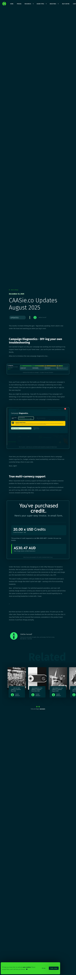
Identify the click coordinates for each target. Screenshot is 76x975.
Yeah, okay (53, 968)
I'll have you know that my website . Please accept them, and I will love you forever (18, 968)
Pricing (19, 3)
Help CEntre (65, 3)
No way (43, 968)
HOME (11, 3)
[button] (29, 4)
